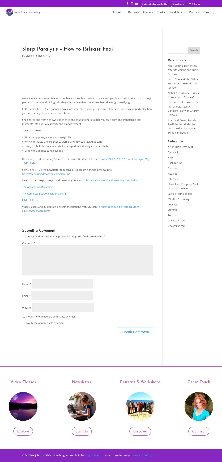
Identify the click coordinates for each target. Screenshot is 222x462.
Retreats (133, 12)
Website (27, 307)
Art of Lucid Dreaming (180, 146)
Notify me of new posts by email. (45, 323)
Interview (173, 179)
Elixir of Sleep (30, 200)
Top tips (172, 215)
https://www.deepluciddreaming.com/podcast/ (113, 180)
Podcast (194, 12)
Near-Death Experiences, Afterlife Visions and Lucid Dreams (183, 70)
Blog (207, 12)
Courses (172, 168)
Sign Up (82, 431)
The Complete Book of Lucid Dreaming (44, 193)
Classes (148, 12)
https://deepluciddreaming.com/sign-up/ (46, 174)
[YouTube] (136, 5)
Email (26, 296)
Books (161, 12)
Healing (172, 173)
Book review (175, 162)
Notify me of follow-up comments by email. (51, 316)
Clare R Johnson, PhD (38, 55)
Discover (140, 431)
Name (26, 284)
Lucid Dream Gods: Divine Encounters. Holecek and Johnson (183, 83)
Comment (29, 243)
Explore (23, 431)
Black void (174, 152)
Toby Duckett (92, 455)
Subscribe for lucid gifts (154, 4)
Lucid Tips (175, 12)
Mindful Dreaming (178, 199)
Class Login (178, 4)
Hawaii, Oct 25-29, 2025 (113, 159)
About (117, 12)
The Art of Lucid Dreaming (37, 187)
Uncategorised (176, 220)
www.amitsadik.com (143, 455)
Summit (172, 209)
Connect (199, 431)
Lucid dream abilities (180, 193)
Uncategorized (176, 226)
